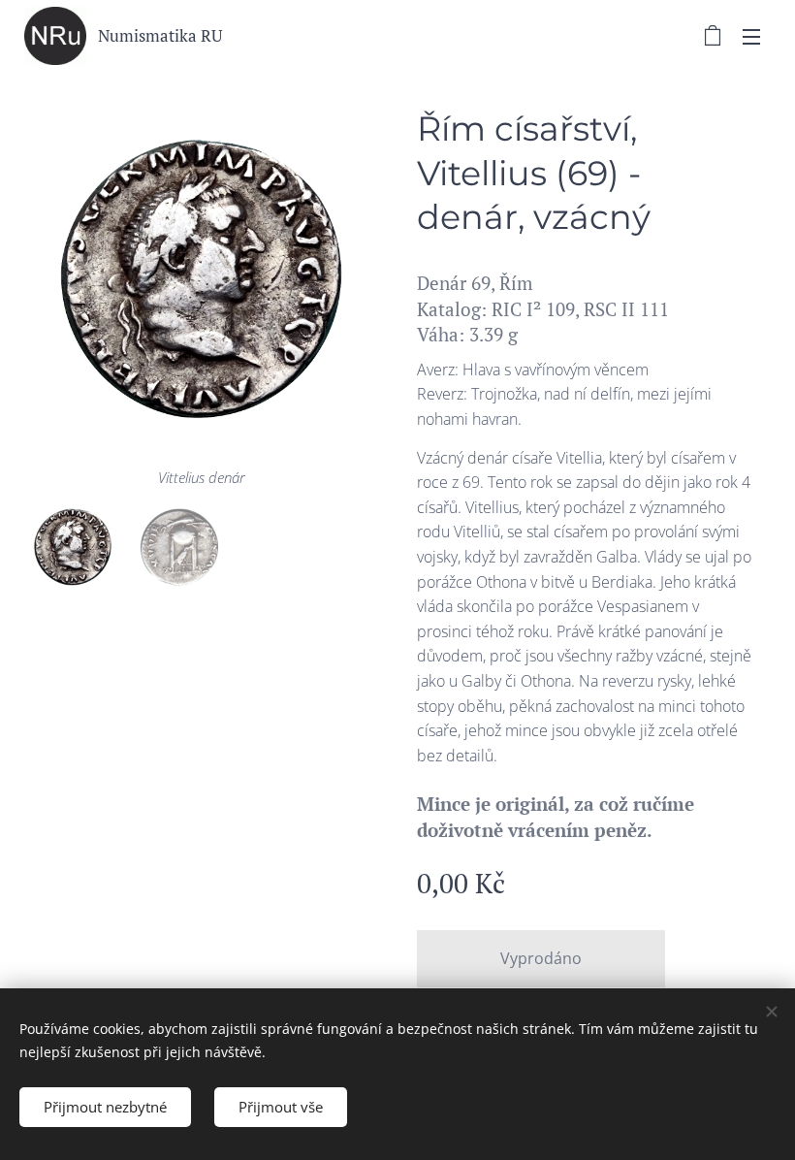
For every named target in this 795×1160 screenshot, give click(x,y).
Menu (751, 35)
